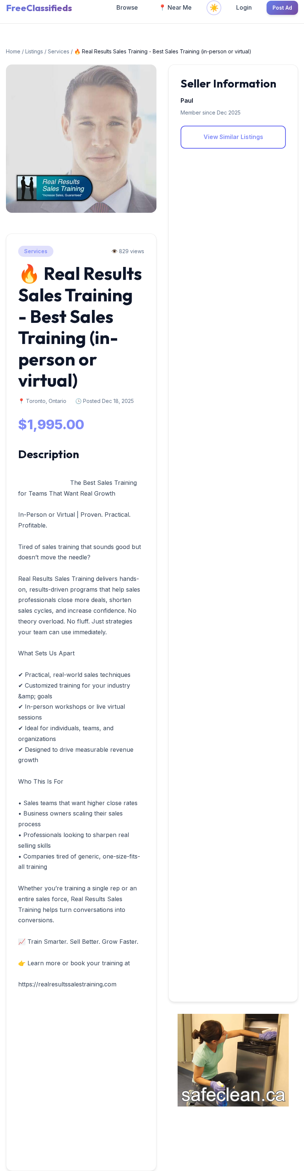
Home (13, 51)
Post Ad (282, 7)
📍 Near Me (175, 7)
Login (244, 7)
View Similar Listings (233, 136)
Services (59, 51)
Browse (127, 7)
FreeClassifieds (39, 7)
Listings (34, 51)
